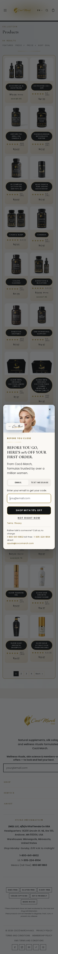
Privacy (18, 523)
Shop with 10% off (29, 510)
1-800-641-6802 (15, 536)
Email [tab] (18, 482)
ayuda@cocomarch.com (20, 543)
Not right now (29, 518)
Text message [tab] (39, 482)
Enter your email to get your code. (27, 490)
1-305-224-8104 (42, 536)
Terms (10, 523)
